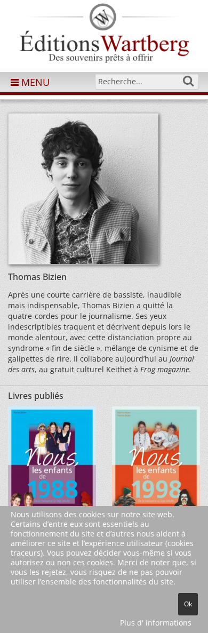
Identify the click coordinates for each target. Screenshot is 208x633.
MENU (34, 82)
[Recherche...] (188, 81)
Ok (188, 603)
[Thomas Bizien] (83, 192)
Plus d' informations (155, 623)
